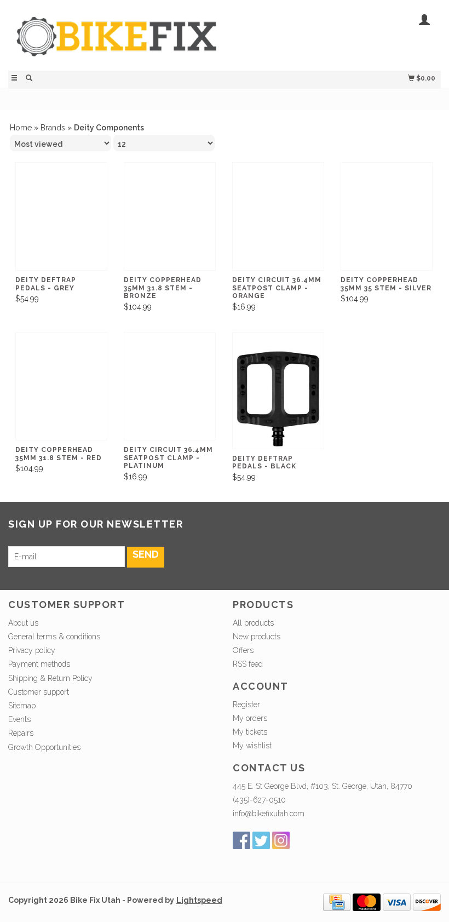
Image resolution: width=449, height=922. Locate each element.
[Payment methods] (336, 901)
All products (253, 623)
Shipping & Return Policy (50, 678)
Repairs (20, 733)
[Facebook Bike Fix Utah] (241, 840)
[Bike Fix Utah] (116, 42)
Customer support (38, 692)
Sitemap (22, 705)
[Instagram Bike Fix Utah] (281, 840)
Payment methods (39, 664)
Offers (243, 650)
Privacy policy (31, 650)
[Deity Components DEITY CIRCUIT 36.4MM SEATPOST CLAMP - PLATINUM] (169, 394)
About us (23, 623)
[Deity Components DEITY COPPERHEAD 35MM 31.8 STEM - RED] (61, 394)
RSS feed (248, 664)
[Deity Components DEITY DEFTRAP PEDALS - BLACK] (278, 399)
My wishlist (252, 745)
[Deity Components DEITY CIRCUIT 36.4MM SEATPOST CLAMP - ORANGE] (278, 224)
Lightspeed (199, 900)
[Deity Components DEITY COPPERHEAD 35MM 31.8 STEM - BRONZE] (169, 224)
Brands (53, 127)
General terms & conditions (54, 636)
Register (246, 704)
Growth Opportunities (45, 747)
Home (21, 127)
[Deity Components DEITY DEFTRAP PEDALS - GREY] (61, 224)
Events (19, 719)
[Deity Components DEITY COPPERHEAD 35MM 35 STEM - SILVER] (386, 224)
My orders (250, 718)
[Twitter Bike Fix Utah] (261, 840)
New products (256, 636)
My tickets (250, 732)
